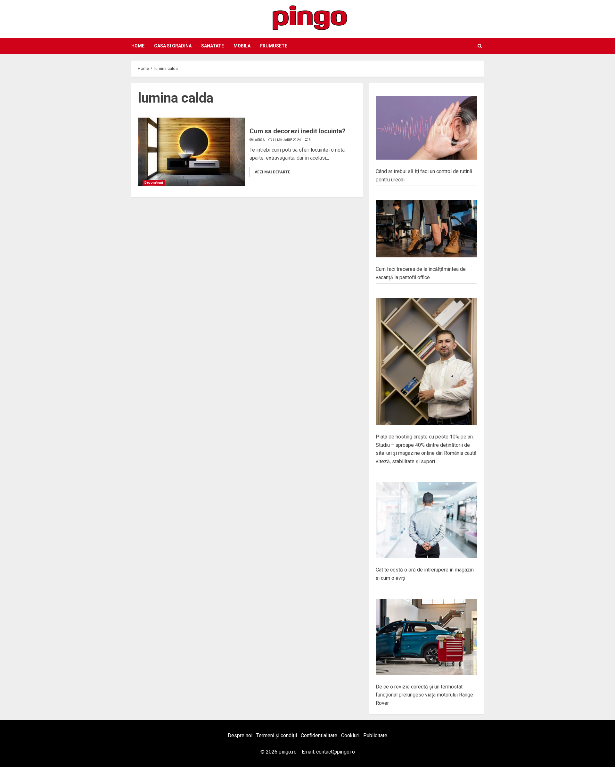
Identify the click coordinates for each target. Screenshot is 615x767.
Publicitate (375, 735)
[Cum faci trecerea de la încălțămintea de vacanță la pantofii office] (426, 229)
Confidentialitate (319, 735)
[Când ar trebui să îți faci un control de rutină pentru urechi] (426, 128)
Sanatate (212, 45)
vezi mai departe (272, 172)
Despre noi (240, 735)
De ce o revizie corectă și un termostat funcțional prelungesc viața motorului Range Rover (424, 695)
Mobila (242, 45)
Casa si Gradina (173, 45)
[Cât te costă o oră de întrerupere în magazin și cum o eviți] (426, 520)
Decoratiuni (153, 182)
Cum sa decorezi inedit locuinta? (298, 131)
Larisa (259, 140)
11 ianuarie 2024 (287, 140)
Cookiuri (350, 735)
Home (137, 45)
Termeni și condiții (276, 735)
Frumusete (273, 45)
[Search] (480, 46)
